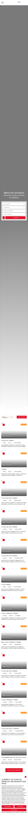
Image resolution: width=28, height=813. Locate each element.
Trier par (3, 416)
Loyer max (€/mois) (8, 210)
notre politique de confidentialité (17, 803)
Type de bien (7, 204)
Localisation (6, 207)
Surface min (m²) (8, 214)
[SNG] (22, 2)
